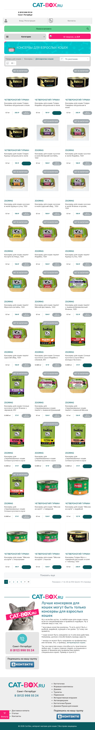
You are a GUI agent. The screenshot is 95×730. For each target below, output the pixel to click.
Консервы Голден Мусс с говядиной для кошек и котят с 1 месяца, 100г (77, 558)
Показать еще (47, 575)
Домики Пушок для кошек (66, 706)
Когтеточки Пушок (62, 703)
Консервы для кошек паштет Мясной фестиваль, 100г (47, 304)
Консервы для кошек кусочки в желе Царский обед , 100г (47, 203)
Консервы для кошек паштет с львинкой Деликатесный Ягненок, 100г (77, 305)
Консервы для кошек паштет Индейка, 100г (47, 254)
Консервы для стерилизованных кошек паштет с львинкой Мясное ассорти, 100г (76, 407)
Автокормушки (61, 700)
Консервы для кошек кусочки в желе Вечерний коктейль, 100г (47, 154)
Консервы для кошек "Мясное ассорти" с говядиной (47, 506)
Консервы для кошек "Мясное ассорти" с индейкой (78, 506)
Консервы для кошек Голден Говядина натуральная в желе (77, 103)
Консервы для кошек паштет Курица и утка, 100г (77, 254)
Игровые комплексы (63, 686)
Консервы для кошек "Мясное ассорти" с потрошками (17, 556)
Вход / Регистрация (27, 21)
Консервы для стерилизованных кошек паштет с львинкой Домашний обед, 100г (47, 407)
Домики (57, 689)
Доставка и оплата (20, 710)
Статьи (15, 713)
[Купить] (57, 113)
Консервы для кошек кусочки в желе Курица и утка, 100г (16, 203)
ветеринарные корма (76, 642)
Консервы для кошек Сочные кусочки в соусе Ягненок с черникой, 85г (16, 406)
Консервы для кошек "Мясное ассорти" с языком (47, 556)
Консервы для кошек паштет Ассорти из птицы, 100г (16, 254)
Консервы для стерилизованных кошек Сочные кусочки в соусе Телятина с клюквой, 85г (14, 508)
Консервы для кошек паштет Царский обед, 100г (16, 355)
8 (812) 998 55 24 (22, 650)
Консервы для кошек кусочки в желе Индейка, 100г (77, 153)
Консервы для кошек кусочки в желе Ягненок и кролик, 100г (77, 204)
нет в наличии (26, 112)
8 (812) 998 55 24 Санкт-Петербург (25, 13)
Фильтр (4, 716)
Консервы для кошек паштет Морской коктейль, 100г (16, 304)
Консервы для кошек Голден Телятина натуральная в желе (17, 102)
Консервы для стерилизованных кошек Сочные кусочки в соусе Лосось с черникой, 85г (75, 458)
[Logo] (47, 5)
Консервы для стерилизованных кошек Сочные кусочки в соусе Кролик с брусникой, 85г (14, 458)
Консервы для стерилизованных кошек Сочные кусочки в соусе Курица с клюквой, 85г (45, 458)
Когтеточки (59, 683)
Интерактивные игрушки (65, 698)
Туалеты (58, 692)
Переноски (59, 695)
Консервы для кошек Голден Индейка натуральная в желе (47, 102)
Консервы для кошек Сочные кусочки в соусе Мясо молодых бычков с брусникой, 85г (77, 357)
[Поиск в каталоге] (88, 29)
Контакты (72, 21)
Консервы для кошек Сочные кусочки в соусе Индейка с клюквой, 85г (47, 356)
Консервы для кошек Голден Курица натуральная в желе (16, 153)
